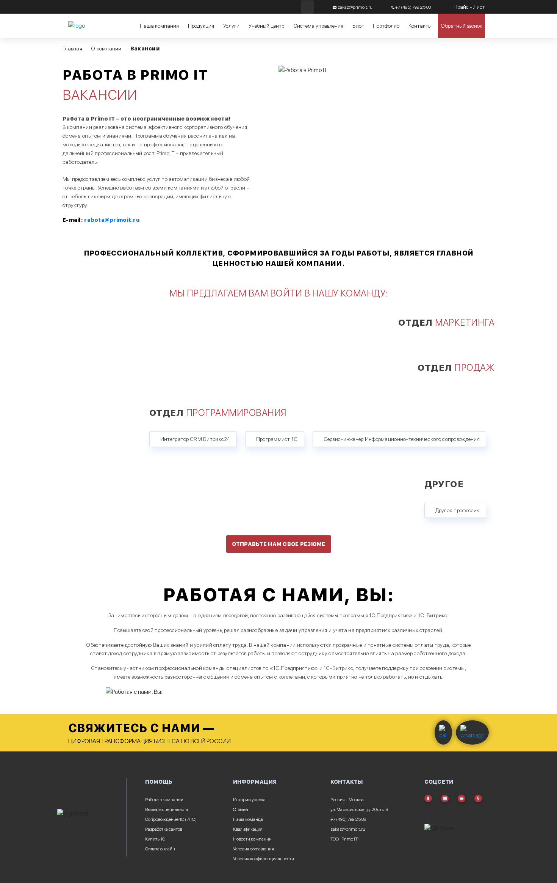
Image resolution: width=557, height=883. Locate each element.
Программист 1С (277, 439)
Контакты (420, 26)
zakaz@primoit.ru (347, 829)
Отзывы (240, 809)
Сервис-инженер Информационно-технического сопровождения (402, 439)
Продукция (201, 26)
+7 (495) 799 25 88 (348, 819)
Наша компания (159, 26)
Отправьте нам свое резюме (278, 544)
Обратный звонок (461, 26)
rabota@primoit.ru (111, 220)
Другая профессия (457, 510)
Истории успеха (249, 799)
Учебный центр (266, 26)
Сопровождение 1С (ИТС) (171, 819)
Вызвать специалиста (166, 809)
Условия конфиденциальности (263, 858)
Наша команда (248, 819)
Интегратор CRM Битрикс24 (195, 439)
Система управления (318, 26)
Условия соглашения (253, 849)
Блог (358, 26)
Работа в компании (164, 799)
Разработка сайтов (163, 829)
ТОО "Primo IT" (345, 839)
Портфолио (386, 26)
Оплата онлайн (160, 849)
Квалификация (248, 829)
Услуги (231, 26)
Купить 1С (155, 839)
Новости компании (252, 839)
